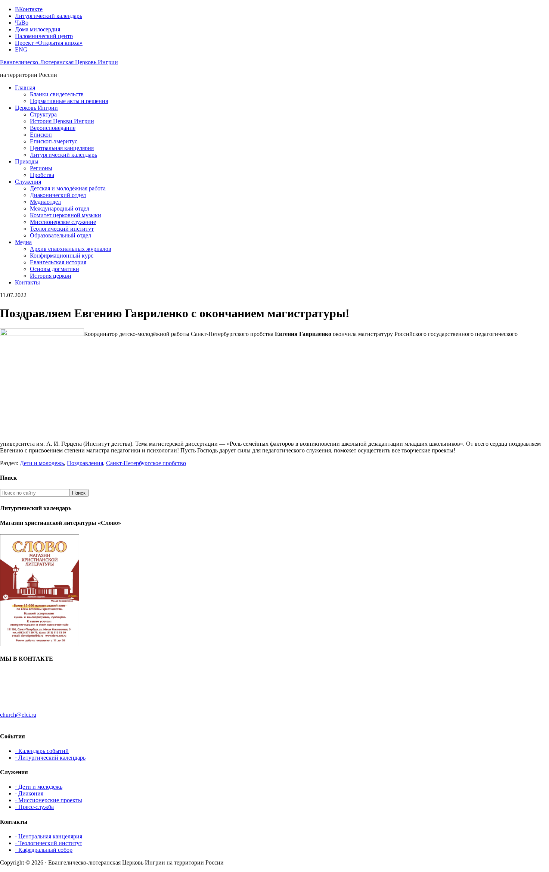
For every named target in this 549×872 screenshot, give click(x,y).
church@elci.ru (18, 714)
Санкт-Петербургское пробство (146, 463)
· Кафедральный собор (43, 850)
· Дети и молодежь (38, 787)
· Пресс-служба (34, 807)
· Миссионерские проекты (48, 800)
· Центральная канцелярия (48, 836)
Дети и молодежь (42, 463)
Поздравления (85, 463)
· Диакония (29, 793)
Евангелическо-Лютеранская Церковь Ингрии (59, 62)
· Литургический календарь (50, 757)
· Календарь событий (42, 751)
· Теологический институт (48, 843)
